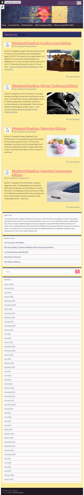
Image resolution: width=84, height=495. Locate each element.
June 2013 (7, 462)
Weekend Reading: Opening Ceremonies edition (42, 173)
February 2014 (9, 433)
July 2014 (7, 413)
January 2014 (8, 438)
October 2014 (9, 400)
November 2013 (9, 446)
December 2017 (9, 313)
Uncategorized (31, 46)
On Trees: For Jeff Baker (14, 242)
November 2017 (9, 317)
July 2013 (7, 458)
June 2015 (7, 375)
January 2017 (8, 342)
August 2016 (8, 355)
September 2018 (10, 305)
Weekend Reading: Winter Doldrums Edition (45, 86)
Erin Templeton (19, 46)
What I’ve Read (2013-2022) (63, 25)
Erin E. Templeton (42, 14)
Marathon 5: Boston (12, 257)
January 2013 (8, 479)
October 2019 (9, 288)
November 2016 (9, 350)
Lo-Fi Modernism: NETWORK (16, 252)
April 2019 (7, 292)
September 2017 (10, 326)
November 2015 (9, 367)
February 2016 (9, 363)
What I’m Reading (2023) (43, 25)
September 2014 (10, 404)
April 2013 (7, 471)
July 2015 (7, 371)
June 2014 (7, 417)
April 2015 (7, 379)
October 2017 (9, 321)
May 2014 (7, 421)
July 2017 (7, 334)
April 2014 (7, 425)
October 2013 (9, 450)
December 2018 (9, 301)
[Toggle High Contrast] (2, 2)
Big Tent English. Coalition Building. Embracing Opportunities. (29, 247)
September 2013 (10, 454)
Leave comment (74, 76)
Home (4, 25)
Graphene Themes (17, 492)
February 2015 (9, 388)
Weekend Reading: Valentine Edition (39, 128)
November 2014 (9, 396)
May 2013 (7, 467)
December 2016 (9, 346)
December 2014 (9, 392)
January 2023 (8, 284)
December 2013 (9, 442)
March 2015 (8, 384)
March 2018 (8, 309)
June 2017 (7, 338)
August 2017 (8, 330)
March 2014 (8, 429)
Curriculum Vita (13, 25)
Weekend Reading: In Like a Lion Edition (41, 43)
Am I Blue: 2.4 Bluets (12, 262)
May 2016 (7, 359)
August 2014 (8, 408)
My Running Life (27, 25)
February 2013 (9, 475)
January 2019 (8, 296)
